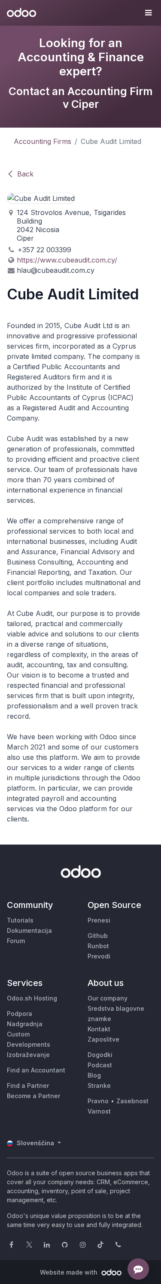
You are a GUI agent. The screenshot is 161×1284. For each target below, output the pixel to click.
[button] (148, 13)
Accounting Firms (42, 141)
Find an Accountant (36, 1070)
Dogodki (100, 1054)
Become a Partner (33, 1095)
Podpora (19, 1013)
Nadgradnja (25, 1023)
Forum (16, 940)
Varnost (99, 1111)
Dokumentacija (29, 930)
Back (25, 174)
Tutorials (20, 920)
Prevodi (99, 956)
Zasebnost (132, 1101)
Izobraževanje (28, 1054)
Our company (108, 998)
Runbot (98, 946)
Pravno (98, 1101)
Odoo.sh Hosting (32, 998)
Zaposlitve (103, 1039)
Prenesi (99, 920)
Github (98, 935)
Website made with (69, 1272)
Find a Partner (28, 1085)
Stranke (99, 1085)
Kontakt (99, 1029)
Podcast (100, 1065)
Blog (94, 1075)
